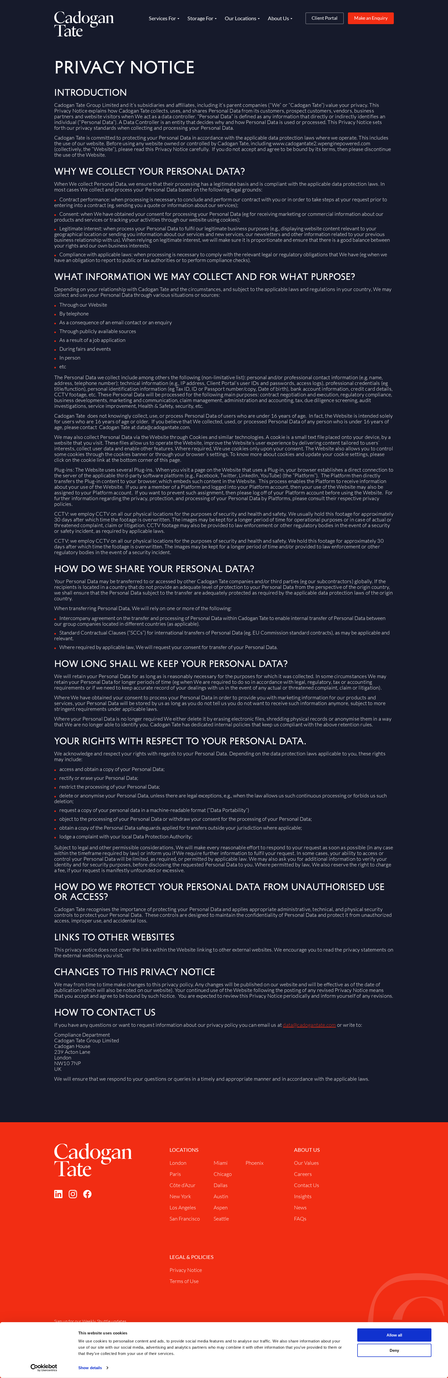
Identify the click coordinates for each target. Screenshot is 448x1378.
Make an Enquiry (371, 18)
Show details (90, 1368)
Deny (394, 1350)
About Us (307, 1150)
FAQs (300, 1218)
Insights (303, 1196)
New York (180, 1196)
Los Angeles (183, 1207)
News (300, 1207)
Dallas (221, 1185)
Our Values (306, 1163)
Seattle (221, 1218)
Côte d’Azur (182, 1185)
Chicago (223, 1174)
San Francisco (185, 1218)
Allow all (394, 1335)
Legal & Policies (192, 1257)
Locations (184, 1150)
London (178, 1163)
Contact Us (306, 1185)
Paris (175, 1174)
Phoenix (254, 1163)
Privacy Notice (186, 1270)
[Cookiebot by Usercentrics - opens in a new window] (44, 1368)
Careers (303, 1174)
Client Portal (325, 18)
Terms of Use (184, 1281)
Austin (221, 1196)
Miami (221, 1163)
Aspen (221, 1207)
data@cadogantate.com (309, 1025)
